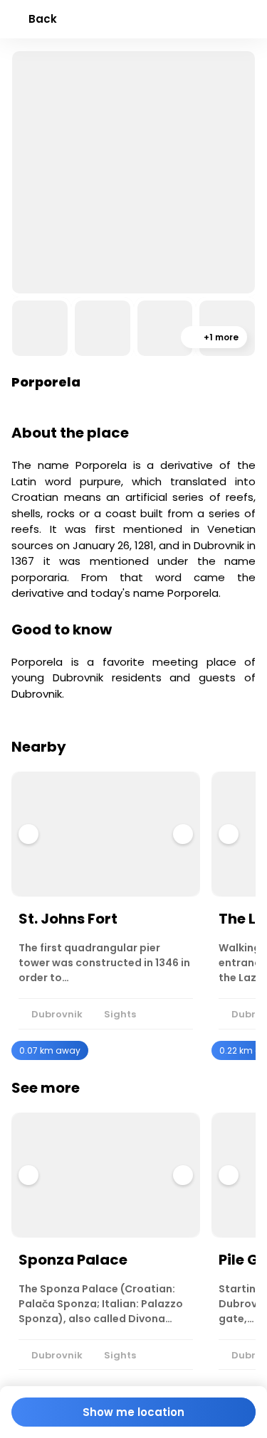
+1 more (220, 337)
